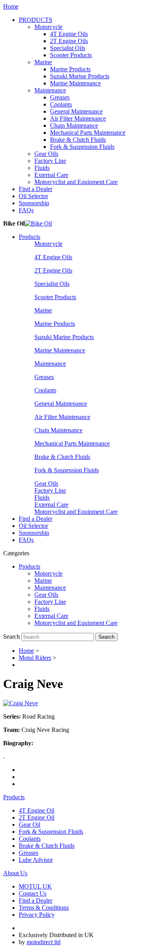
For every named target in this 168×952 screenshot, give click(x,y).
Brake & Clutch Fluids (78, 139)
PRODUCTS (35, 19)
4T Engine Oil (36, 810)
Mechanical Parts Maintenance (87, 132)
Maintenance (50, 90)
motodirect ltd (44, 942)
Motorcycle (48, 26)
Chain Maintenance (74, 125)
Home (10, 6)
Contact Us (32, 893)
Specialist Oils (67, 48)
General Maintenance (76, 111)
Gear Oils (46, 153)
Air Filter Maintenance (78, 118)
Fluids (42, 167)
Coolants (61, 104)
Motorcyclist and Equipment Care (76, 182)
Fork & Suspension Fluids (82, 146)
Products (29, 236)
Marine (43, 62)
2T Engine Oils (69, 41)
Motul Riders (35, 657)
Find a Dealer (35, 189)
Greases (60, 97)
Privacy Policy (37, 914)
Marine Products (70, 69)
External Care (51, 175)
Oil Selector (33, 196)
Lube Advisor (36, 859)
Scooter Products (71, 55)
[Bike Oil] (38, 223)
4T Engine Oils (69, 34)
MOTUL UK (35, 886)
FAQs (26, 210)
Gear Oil (29, 824)
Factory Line (50, 160)
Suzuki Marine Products (79, 76)
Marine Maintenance (75, 83)
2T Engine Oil (36, 817)
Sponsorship (34, 203)
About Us (15, 873)
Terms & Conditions (44, 907)
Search (11, 636)
